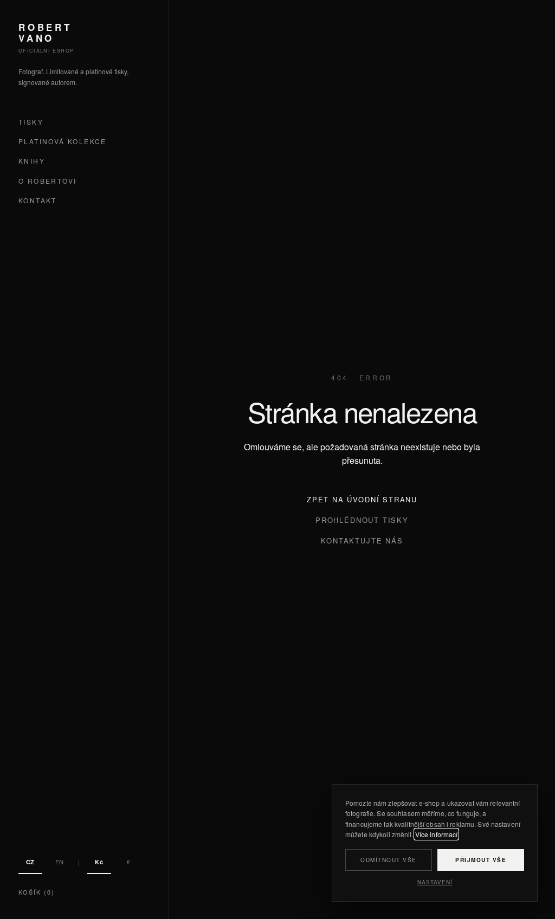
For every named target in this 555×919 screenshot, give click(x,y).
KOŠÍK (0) (36, 892)
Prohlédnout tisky (362, 520)
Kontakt (37, 200)
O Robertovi (47, 180)
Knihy (31, 160)
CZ (30, 862)
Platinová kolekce (62, 141)
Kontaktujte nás (362, 540)
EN (59, 861)
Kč (99, 862)
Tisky (30, 121)
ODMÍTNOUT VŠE (388, 860)
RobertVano (45, 33)
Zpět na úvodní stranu (362, 499)
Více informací (436, 834)
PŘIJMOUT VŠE (480, 860)
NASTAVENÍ (435, 882)
